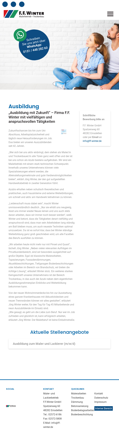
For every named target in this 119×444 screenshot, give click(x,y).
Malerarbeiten (78, 393)
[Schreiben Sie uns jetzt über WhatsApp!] (26, 45)
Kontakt (98, 393)
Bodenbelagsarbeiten (82, 410)
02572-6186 (55, 414)
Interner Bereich (103, 408)
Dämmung (77, 401)
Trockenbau (77, 397)
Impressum (100, 401)
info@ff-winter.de (92, 141)
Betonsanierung (79, 406)
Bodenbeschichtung (82, 414)
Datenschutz (101, 397)
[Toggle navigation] (110, 14)
